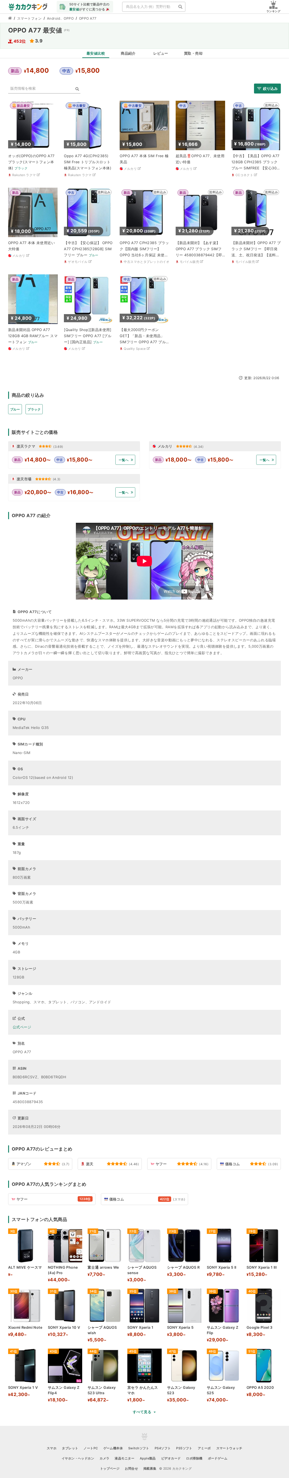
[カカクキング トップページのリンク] (10, 18)
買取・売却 (193, 53)
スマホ (51, 1448)
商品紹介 (128, 53)
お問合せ (131, 1468)
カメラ (104, 1458)
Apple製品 (148, 1458)
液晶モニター (124, 1458)
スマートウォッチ (229, 1448)
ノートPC (91, 1448)
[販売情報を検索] (77, 89)
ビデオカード (171, 1458)
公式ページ (22, 1027)
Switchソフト (138, 1448)
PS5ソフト (184, 1448)
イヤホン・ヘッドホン (78, 1458)
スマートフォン (29, 18)
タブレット (70, 1448)
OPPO (69, 18)
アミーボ (204, 1448)
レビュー (160, 53)
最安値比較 (95, 53)
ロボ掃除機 (194, 1458)
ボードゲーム (218, 1458)
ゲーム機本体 (113, 1448)
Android (53, 18)
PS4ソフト (163, 1448)
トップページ (110, 1468)
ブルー (15, 409)
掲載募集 (149, 1468)
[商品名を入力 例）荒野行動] (180, 7)
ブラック (34, 409)
